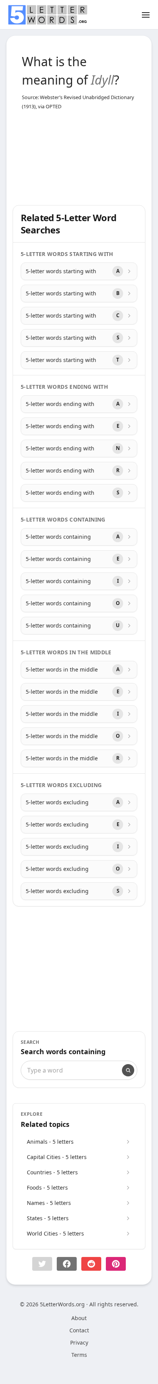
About (79, 1318)
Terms (79, 1354)
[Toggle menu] (145, 14)
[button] (42, 1264)
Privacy (79, 1342)
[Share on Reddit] (91, 1264)
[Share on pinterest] (116, 1264)
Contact (79, 1330)
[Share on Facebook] (67, 1264)
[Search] (128, 1070)
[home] (47, 15)
